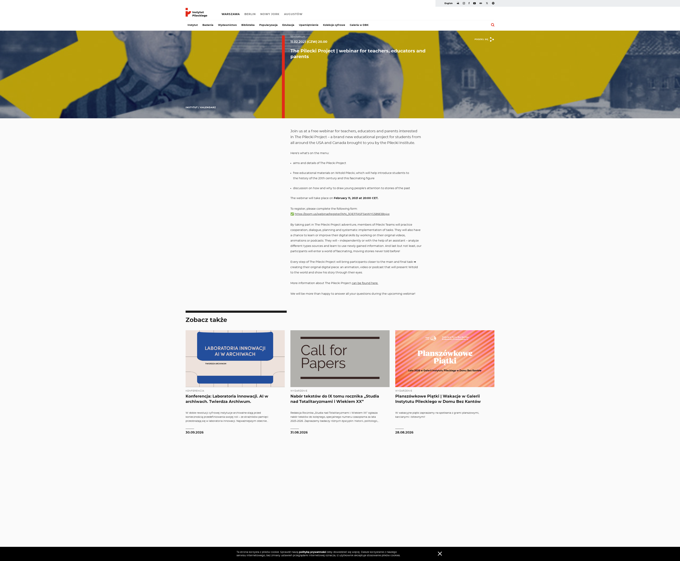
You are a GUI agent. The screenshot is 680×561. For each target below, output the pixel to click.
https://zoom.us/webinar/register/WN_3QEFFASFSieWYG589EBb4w (342, 214)
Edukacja (288, 25)
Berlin (250, 14)
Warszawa (231, 14)
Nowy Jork (269, 14)
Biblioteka (248, 25)
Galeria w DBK (359, 25)
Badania (207, 25)
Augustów (293, 14)
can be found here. (365, 283)
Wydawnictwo (227, 25)
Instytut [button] (193, 25)
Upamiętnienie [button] (308, 25)
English (448, 3)
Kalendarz (208, 107)
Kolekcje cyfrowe (334, 25)
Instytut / (192, 107)
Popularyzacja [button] (268, 25)
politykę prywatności (312, 552)
